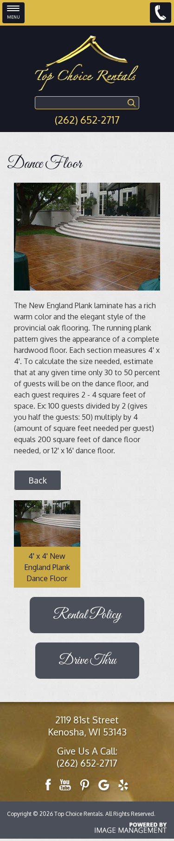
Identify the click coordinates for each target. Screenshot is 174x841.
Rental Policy (87, 615)
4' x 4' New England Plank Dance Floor (47, 567)
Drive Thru (87, 660)
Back (37, 480)
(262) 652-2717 (87, 119)
